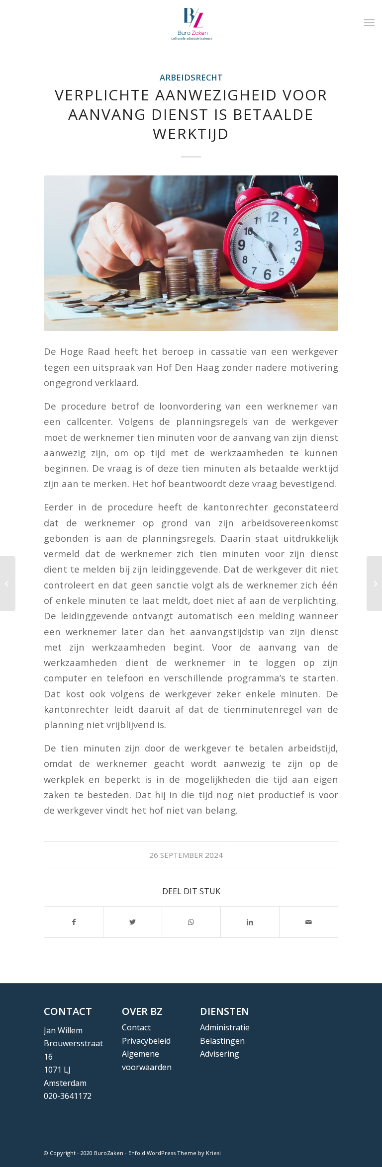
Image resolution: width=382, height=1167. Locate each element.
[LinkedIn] (330, 1151)
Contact (136, 1027)
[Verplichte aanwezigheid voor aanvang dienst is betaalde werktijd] (191, 253)
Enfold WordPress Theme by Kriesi (174, 1153)
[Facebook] (300, 1151)
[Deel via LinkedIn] (250, 922)
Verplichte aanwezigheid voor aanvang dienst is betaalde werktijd (191, 114)
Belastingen (222, 1040)
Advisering (219, 1053)
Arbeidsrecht (191, 77)
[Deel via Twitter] (132, 922)
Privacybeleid (146, 1040)
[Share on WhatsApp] (191, 922)
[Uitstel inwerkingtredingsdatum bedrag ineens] (7, 583)
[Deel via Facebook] (73, 922)
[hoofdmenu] (369, 22)
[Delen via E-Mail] (309, 922)
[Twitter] (315, 1151)
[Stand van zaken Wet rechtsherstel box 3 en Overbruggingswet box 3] (374, 583)
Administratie (225, 1027)
